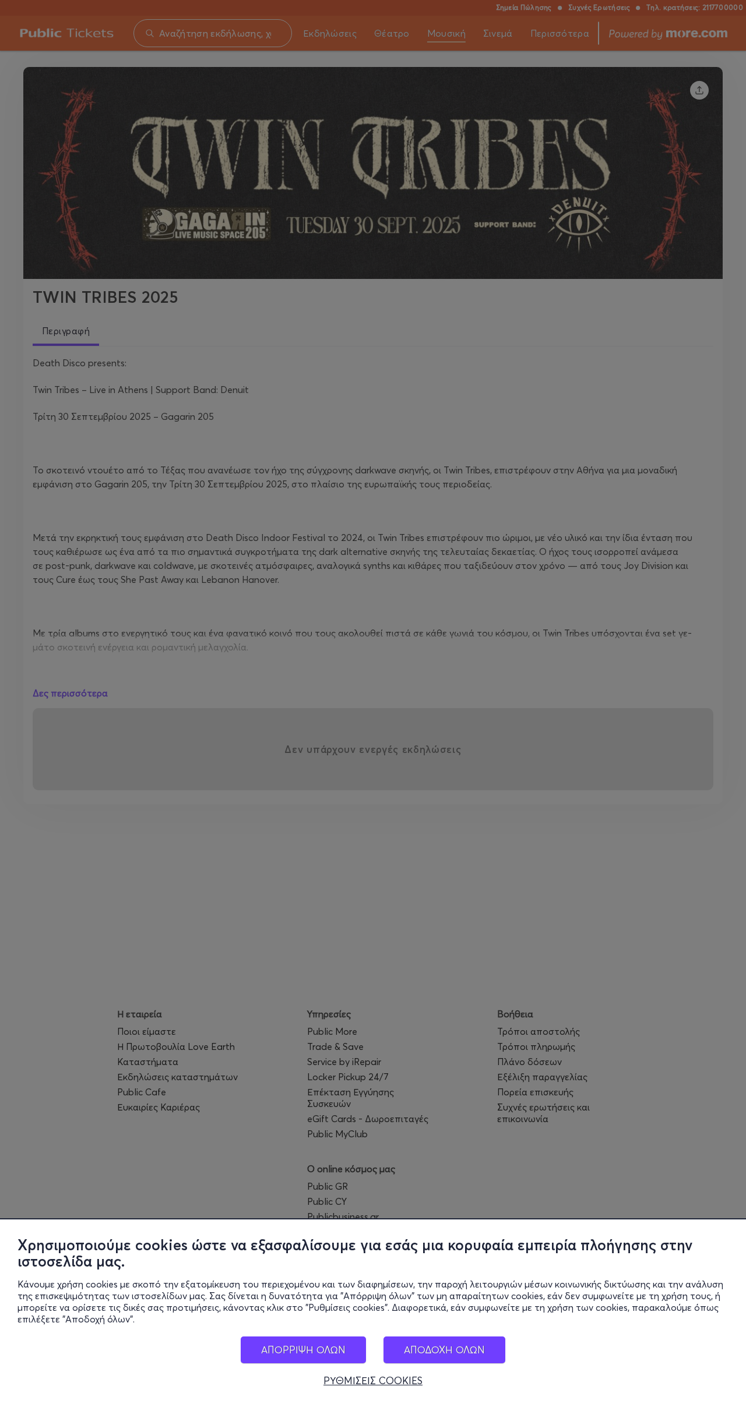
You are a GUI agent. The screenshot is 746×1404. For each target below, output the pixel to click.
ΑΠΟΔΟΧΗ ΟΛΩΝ (444, 1349)
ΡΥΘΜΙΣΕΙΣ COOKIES (373, 1381)
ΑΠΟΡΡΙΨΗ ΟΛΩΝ (303, 1349)
